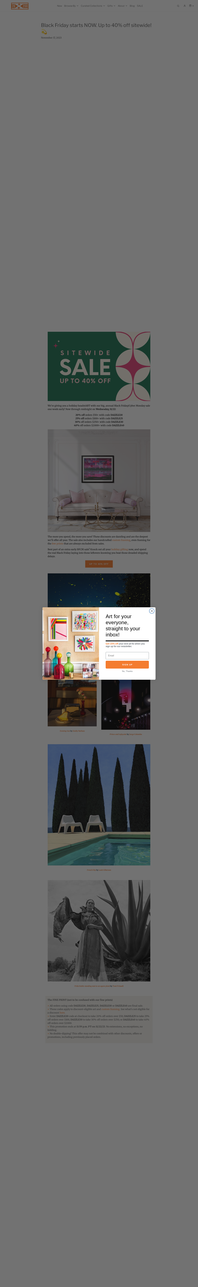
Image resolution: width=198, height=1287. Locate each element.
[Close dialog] (151, 611)
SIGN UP (127, 664)
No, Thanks (127, 671)
